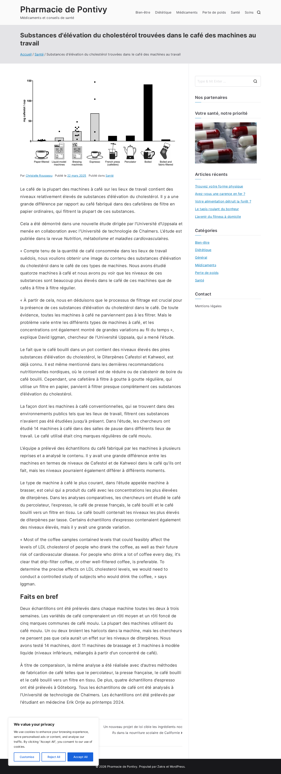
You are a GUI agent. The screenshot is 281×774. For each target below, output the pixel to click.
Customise (27, 757)
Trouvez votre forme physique (219, 186)
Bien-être (143, 12)
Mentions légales (208, 306)
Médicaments (186, 12)
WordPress (177, 766)
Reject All (54, 757)
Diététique (163, 12)
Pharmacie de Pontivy (63, 9)
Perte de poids (214, 12)
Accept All (80, 757)
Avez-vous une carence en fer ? (220, 194)
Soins (249, 12)
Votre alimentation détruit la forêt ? (223, 201)
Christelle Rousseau (39, 175)
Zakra (161, 766)
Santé (235, 12)
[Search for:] (228, 81)
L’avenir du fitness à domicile (218, 216)
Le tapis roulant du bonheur (217, 209)
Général (201, 257)
